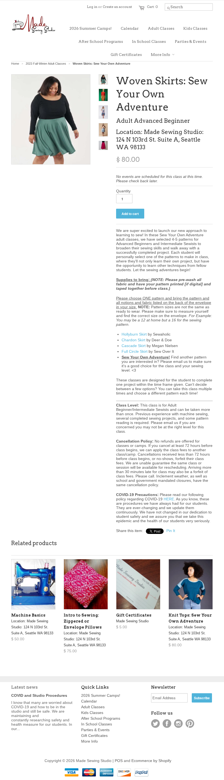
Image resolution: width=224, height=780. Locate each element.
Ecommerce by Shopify (151, 760)
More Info (89, 741)
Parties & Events (95, 730)
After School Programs (100, 718)
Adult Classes (93, 707)
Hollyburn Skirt (134, 334)
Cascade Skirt (134, 345)
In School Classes (96, 724)
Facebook (167, 723)
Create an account (117, 7)
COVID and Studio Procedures (39, 695)
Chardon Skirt (133, 340)
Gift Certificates (94, 735)
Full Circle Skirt (135, 351)
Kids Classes (92, 712)
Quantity (123, 191)
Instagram (178, 723)
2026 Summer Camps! (100, 695)
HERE (169, 499)
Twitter (155, 723)
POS (119, 760)
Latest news (24, 687)
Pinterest (189, 723)
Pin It (170, 530)
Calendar (89, 701)
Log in (92, 7)
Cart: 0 (152, 7)
